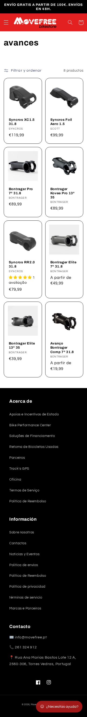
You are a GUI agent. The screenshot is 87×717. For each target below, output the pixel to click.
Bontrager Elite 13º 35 (22, 345)
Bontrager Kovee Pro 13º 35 (62, 193)
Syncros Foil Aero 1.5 (61, 122)
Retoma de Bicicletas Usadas (33, 447)
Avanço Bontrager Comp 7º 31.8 (62, 347)
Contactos (17, 543)
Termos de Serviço (24, 490)
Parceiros (17, 457)
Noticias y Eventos (24, 554)
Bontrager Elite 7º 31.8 (63, 264)
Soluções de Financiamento (32, 436)
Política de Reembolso (27, 501)
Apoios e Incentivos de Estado (34, 414)
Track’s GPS (19, 468)
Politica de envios (23, 565)
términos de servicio (25, 597)
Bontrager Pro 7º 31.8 (21, 191)
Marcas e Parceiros (25, 608)
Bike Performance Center (30, 425)
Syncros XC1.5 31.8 (22, 122)
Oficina (15, 479)
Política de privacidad (27, 586)
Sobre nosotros (21, 532)
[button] (6, 22)
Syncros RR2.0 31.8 (22, 264)
